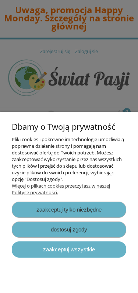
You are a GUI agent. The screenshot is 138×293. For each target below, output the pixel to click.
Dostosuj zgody (69, 229)
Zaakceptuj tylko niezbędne (69, 209)
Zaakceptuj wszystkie (69, 249)
